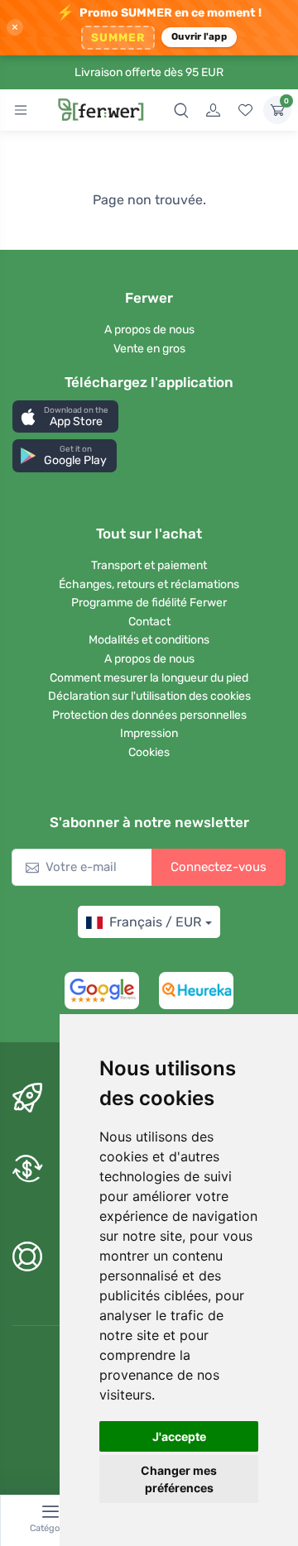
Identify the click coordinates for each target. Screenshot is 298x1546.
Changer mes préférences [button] (179, 1479)
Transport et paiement (149, 565)
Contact (149, 622)
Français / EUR (155, 922)
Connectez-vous (219, 866)
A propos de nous (149, 330)
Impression (149, 733)
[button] (65, 416)
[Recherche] (181, 110)
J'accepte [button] (179, 1436)
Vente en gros (149, 349)
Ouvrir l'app (199, 36)
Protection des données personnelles (149, 715)
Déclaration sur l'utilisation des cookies (149, 696)
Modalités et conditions (149, 640)
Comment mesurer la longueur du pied (149, 678)
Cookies (149, 752)
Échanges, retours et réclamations (149, 584)
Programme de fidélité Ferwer (149, 603)
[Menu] (21, 110)
